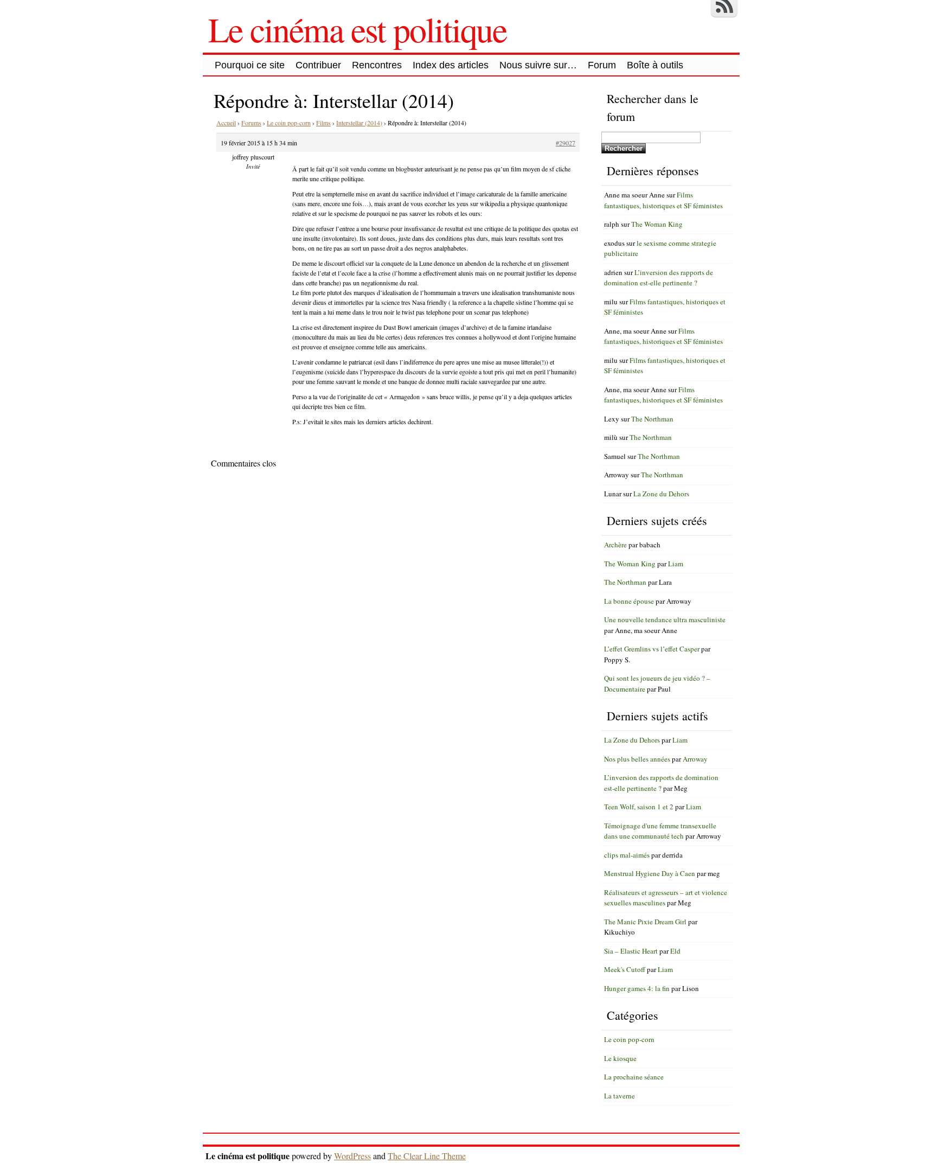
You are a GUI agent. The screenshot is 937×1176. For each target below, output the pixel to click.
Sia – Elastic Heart (631, 951)
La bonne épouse (629, 601)
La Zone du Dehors (661, 493)
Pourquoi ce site (250, 65)
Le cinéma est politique (357, 28)
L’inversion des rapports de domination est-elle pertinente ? (658, 277)
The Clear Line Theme (427, 1155)
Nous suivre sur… (538, 65)
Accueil (226, 122)
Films (323, 122)
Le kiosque (620, 1058)
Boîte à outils (655, 65)
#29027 (565, 142)
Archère (615, 544)
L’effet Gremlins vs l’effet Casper (651, 649)
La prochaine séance (634, 1077)
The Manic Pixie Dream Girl (645, 921)
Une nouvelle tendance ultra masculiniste (665, 619)
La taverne (619, 1096)
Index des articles (451, 65)
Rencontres (377, 65)
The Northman (652, 419)
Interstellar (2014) (359, 122)
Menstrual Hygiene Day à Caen (649, 873)
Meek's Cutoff (624, 969)
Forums (251, 122)
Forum (602, 65)
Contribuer (318, 65)
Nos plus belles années (637, 759)
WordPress (352, 1155)
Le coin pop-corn (289, 122)
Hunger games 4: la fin (637, 988)
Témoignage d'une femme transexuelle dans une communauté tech (660, 831)
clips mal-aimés (627, 855)
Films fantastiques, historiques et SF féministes (663, 200)
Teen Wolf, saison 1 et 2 (638, 806)
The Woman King (657, 224)
